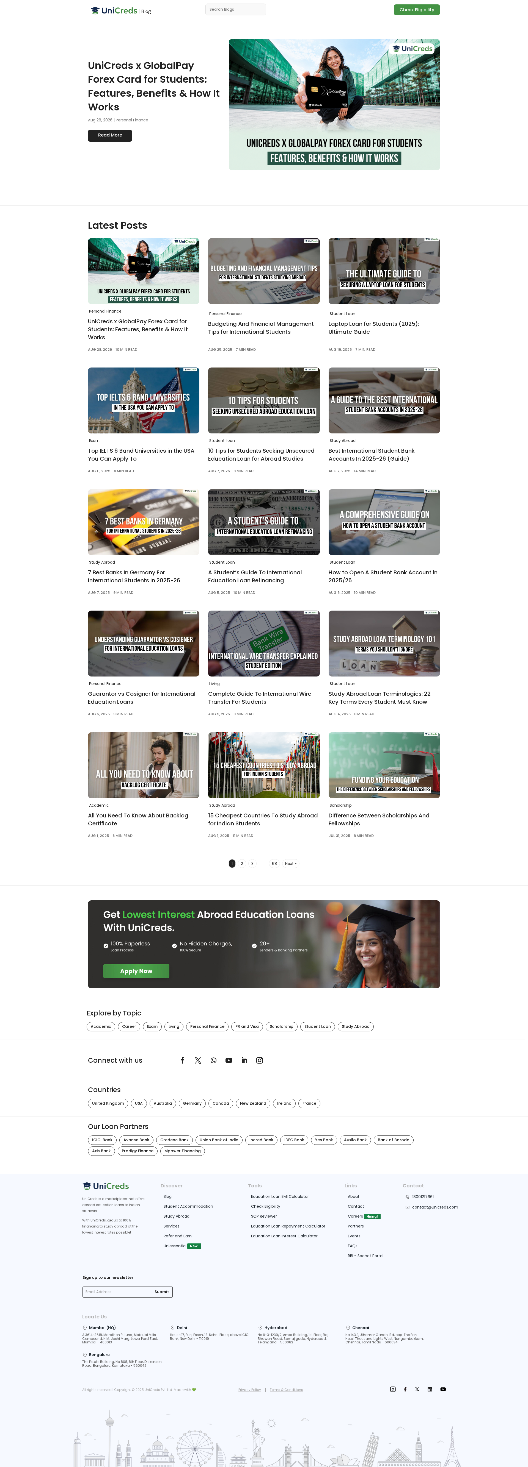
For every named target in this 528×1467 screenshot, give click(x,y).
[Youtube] (443, 1390)
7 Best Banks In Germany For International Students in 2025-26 (134, 576)
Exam (94, 440)
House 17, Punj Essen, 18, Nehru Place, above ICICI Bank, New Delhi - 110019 (209, 1336)
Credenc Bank (174, 1140)
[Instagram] (393, 1390)
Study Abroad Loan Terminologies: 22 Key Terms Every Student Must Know (380, 698)
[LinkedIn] (430, 1390)
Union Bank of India (219, 1140)
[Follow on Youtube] (228, 1060)
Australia (163, 1103)
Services (172, 1226)
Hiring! (372, 1216)
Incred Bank (261, 1140)
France (309, 1103)
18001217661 (423, 1196)
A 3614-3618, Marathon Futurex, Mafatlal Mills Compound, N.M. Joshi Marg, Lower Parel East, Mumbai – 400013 (120, 1338)
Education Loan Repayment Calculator (288, 1226)
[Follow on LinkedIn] (244, 1060)
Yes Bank (324, 1140)
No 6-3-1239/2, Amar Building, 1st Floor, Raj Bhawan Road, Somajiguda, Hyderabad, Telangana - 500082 (293, 1338)
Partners (356, 1226)
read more (110, 135)
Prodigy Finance (137, 1151)
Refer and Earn (178, 1236)
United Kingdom (108, 1103)
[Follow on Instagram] (259, 1060)
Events (354, 1236)
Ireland (284, 1103)
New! (194, 1246)
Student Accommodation (188, 1206)
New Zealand (253, 1103)
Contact (356, 1206)
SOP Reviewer (264, 1216)
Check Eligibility (417, 10)
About (353, 1196)
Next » (290, 863)
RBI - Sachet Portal (365, 1256)
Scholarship (341, 805)
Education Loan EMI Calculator (280, 1196)
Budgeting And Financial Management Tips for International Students (261, 328)
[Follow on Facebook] (182, 1060)
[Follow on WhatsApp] (213, 1060)
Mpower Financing (182, 1151)
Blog (168, 1196)
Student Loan (342, 313)
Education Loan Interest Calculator (284, 1236)
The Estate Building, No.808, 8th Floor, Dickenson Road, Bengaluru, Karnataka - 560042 (122, 1363)
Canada (221, 1103)
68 (274, 863)
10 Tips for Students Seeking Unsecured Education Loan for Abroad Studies (261, 455)
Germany (192, 1103)
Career (129, 1026)
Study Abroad (343, 440)
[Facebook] (405, 1390)
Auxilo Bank (355, 1140)
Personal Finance (132, 120)
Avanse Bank (136, 1140)
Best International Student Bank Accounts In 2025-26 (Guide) (372, 455)
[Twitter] (417, 1390)
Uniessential (175, 1246)
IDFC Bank (294, 1140)
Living (214, 683)
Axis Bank (101, 1151)
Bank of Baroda (393, 1140)
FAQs (353, 1246)
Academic (99, 805)
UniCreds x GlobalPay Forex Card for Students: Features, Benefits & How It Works (154, 86)
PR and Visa (247, 1026)
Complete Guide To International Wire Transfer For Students (259, 698)
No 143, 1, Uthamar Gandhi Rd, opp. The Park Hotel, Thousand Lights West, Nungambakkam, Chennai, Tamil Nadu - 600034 (384, 1338)
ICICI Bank (102, 1140)
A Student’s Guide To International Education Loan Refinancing (255, 576)
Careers (355, 1216)
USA (139, 1103)
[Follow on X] (198, 1060)
